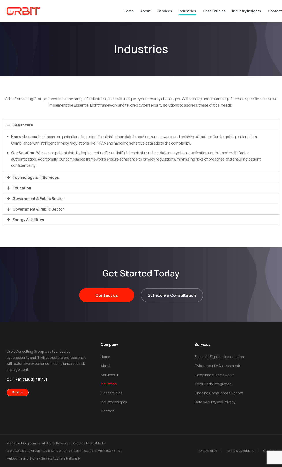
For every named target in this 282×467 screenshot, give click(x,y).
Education (22, 188)
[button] (141, 125)
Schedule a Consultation (172, 295)
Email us (17, 392)
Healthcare (23, 125)
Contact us (106, 295)
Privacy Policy (207, 450)
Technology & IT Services (36, 177)
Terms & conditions (240, 450)
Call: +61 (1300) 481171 (27, 379)
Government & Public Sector (38, 198)
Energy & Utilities (28, 219)
